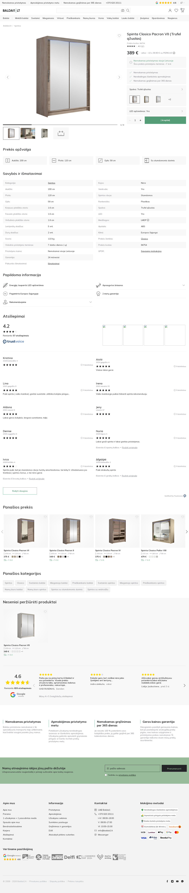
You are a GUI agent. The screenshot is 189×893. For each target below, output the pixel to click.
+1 (22, 557)
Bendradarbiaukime (12, 826)
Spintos (17, 26)
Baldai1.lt (7, 26)
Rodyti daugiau (20, 491)
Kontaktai (7, 838)
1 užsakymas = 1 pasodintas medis (20, 818)
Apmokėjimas (55, 814)
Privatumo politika (38, 881)
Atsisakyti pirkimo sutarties (61, 834)
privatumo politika (127, 775)
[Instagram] (173, 881)
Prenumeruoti (174, 768)
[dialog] (153, 62)
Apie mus (7, 810)
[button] (170, 10)
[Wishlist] (176, 10)
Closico (144, 238)
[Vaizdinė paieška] (122, 10)
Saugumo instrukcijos (151, 251)
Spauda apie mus (11, 822)
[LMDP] (148, 220)
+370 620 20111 (106, 814)
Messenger (103, 834)
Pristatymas (54, 810)
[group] (113, 335)
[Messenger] (183, 881)
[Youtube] (178, 881)
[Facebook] (168, 881)
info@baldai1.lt (105, 830)
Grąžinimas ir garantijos (60, 826)
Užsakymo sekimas (58, 818)
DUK (51, 830)
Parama (7, 814)
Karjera (6, 830)
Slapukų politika (57, 881)
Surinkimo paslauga (58, 822)
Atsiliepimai (8, 834)
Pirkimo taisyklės (76, 881)
